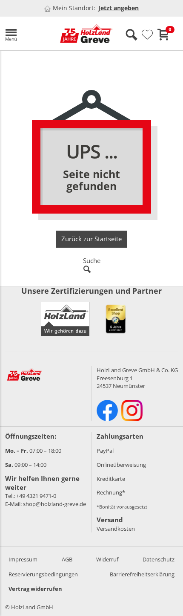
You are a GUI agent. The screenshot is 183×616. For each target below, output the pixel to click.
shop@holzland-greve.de (54, 504)
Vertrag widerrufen (35, 589)
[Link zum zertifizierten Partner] (116, 319)
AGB (67, 559)
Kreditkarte (111, 479)
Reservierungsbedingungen (43, 574)
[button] (26, 33)
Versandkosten (116, 528)
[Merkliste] (147, 35)
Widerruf (107, 559)
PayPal (105, 450)
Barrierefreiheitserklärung (142, 574)
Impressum (23, 559)
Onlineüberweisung (121, 465)
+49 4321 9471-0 (36, 496)
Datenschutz (158, 559)
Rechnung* (111, 492)
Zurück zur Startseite (91, 238)
